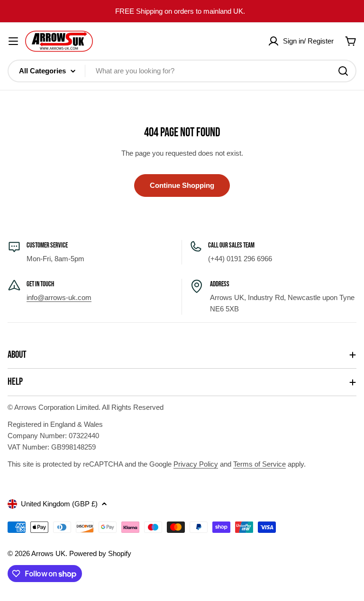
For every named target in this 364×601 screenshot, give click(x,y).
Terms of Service (259, 464)
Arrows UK (48, 553)
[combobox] (182, 71)
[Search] (343, 71)
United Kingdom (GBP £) (59, 504)
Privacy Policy (195, 464)
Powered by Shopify (100, 553)
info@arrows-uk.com (59, 297)
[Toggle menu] (13, 41)
